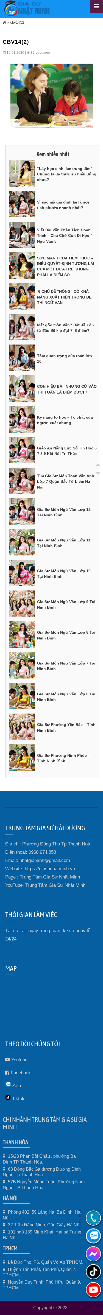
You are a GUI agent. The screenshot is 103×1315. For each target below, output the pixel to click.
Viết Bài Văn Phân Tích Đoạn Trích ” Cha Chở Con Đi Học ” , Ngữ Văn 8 (65, 235)
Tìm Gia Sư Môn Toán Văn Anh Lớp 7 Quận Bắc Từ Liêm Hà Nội (65, 481)
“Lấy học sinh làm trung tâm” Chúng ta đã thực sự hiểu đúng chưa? (66, 174)
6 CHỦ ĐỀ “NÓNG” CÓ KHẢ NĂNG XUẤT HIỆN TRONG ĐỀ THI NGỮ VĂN (64, 297)
